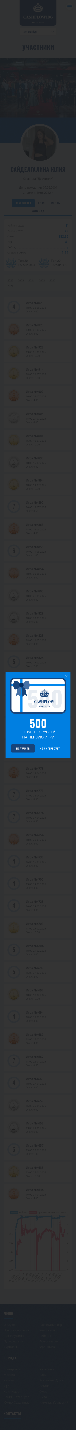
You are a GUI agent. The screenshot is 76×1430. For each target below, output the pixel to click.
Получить (23, 748)
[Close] (66, 676)
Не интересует (50, 748)
